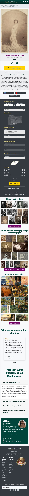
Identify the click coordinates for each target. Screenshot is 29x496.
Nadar (17, 5)
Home (2, 5)
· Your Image (11, 461)
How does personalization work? (11, 382)
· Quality (10, 464)
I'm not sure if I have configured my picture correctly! (14, 411)
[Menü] (1, 1)
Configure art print (15, 68)
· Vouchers (11, 469)
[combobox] (14, 110)
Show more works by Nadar (14, 226)
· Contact (3, 462)
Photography (12, 5)
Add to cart (15, 184)
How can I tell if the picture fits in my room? (14, 401)
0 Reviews (17, 95)
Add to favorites (21, 93)
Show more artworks (14, 323)
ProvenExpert (11, 356)
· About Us (4, 480)
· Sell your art (11, 462)
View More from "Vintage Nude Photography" (14, 269)
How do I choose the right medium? (12, 406)
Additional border (7, 107)
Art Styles (6, 5)
